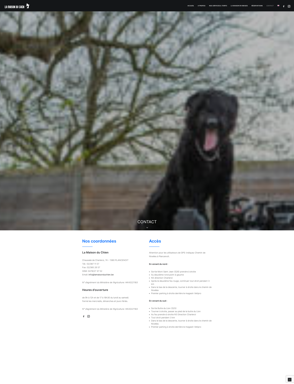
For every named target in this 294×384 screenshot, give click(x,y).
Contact (270, 6)
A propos (201, 6)
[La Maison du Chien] (17, 5)
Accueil (191, 6)
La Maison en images (239, 6)
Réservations (257, 6)
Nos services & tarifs (218, 6)
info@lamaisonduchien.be (101, 274)
